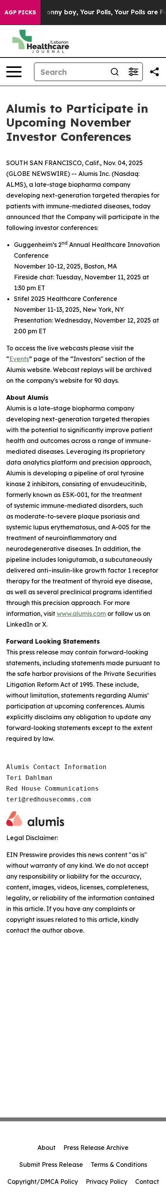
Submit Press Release (51, 1164)
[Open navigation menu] (14, 71)
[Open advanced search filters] (133, 72)
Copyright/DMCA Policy (42, 1181)
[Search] (114, 72)
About (46, 1147)
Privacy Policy (106, 1181)
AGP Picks (20, 12)
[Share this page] (154, 71)
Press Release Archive (96, 1147)
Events (19, 359)
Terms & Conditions (119, 1164)
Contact (147, 1181)
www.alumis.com (81, 613)
